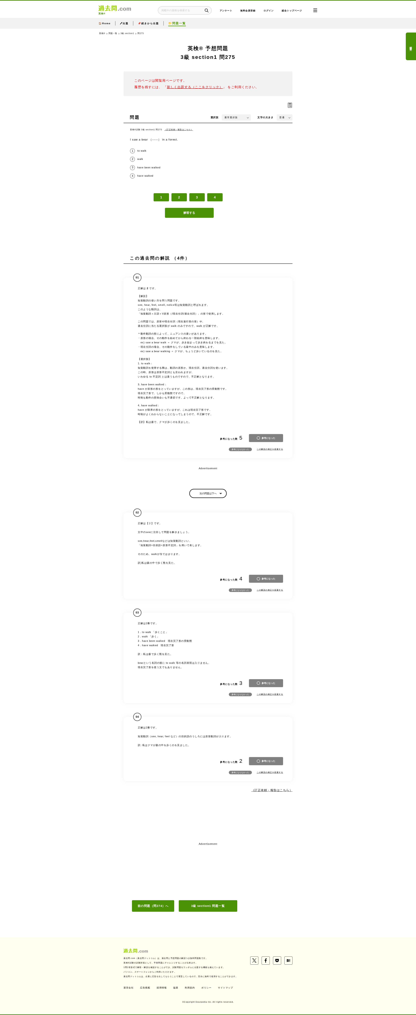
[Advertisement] (208, 871)
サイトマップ (225, 987)
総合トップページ (292, 10)
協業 (175, 987)
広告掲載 (145, 987)
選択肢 (215, 117)
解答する (189, 212)
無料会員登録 (247, 10)
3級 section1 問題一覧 (208, 905)
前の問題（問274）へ (153, 905)
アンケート (226, 10)
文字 (265, 117)
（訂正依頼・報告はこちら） (178, 129)
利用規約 (190, 987)
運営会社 (129, 987)
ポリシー (206, 987)
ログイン (269, 10)
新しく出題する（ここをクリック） (195, 87)
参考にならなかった (240, 449)
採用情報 (162, 987)
